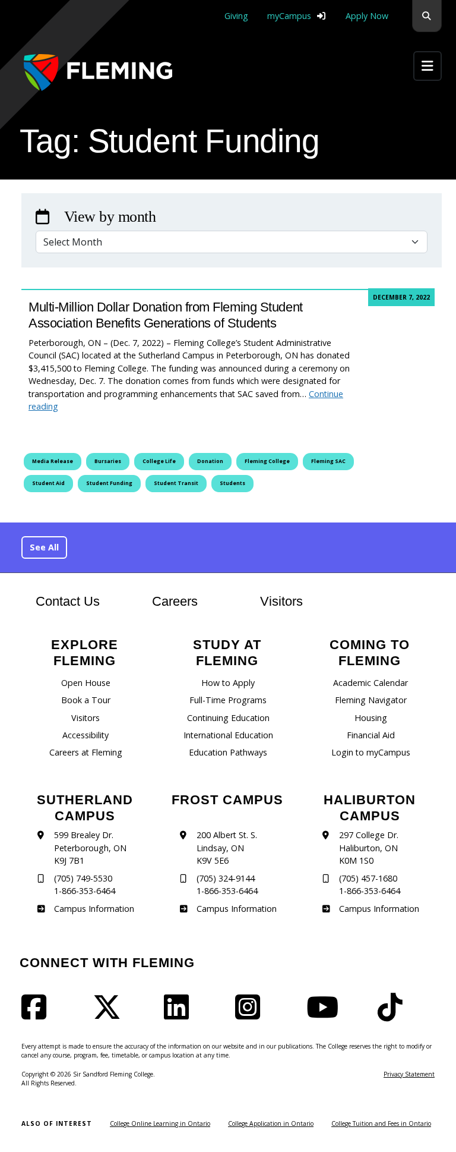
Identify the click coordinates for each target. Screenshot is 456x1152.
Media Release (52, 461)
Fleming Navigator (371, 700)
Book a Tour (85, 700)
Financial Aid (371, 735)
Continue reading (185, 400)
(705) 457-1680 (368, 878)
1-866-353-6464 (84, 890)
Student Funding (109, 483)
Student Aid (48, 483)
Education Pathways (228, 752)
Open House (85, 682)
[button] (427, 16)
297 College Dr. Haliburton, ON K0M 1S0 (368, 847)
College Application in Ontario (271, 1123)
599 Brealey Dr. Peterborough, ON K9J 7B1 (90, 847)
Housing (370, 717)
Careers (186, 601)
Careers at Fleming (85, 752)
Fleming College (267, 461)
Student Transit (176, 483)
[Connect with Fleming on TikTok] (394, 1014)
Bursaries (107, 461)
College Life (159, 461)
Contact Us (68, 601)
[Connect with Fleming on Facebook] (37, 1014)
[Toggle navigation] (427, 65)
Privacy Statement (409, 1074)
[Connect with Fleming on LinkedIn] (180, 1014)
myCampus (289, 15)
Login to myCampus (370, 752)
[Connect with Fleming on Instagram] (251, 1014)
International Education (228, 735)
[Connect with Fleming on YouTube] (326, 1014)
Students (232, 483)
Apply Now (367, 15)
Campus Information (93, 908)
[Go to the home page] (98, 72)
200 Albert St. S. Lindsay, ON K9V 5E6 (227, 847)
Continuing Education (228, 717)
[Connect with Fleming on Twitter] (110, 1014)
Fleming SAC (328, 461)
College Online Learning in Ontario (160, 1123)
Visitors (281, 601)
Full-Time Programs (228, 700)
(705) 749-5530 (83, 878)
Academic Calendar (370, 682)
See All (44, 547)
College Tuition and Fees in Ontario (381, 1123)
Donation (210, 461)
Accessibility (85, 735)
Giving (236, 15)
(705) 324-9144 (226, 878)
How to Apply (228, 682)
